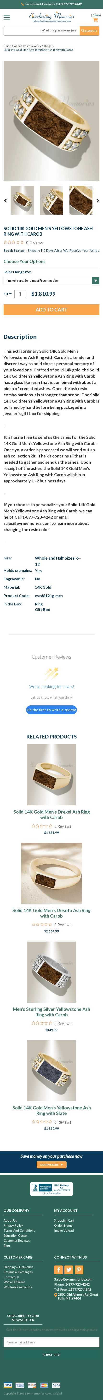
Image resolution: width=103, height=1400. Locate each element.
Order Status (63, 1225)
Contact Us (11, 1277)
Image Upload (64, 1230)
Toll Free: (60, 1289)
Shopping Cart (64, 1220)
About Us (10, 1220)
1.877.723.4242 (71, 4)
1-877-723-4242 (77, 1284)
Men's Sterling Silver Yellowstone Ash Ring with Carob (51, 1011)
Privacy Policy (13, 1225)
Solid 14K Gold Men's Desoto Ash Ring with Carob (51, 913)
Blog (7, 1246)
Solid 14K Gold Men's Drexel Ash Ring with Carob (51, 814)
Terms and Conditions (19, 1230)
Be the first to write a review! (51, 710)
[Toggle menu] (8, 17)
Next (97, 200)
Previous (5, 200)
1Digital (57, 1393)
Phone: (59, 1284)
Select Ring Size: (17, 272)
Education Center (16, 1235)
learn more (49, 1164)
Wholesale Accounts (18, 1287)
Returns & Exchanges (18, 1272)
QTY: (8, 294)
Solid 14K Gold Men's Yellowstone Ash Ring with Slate (51, 1110)
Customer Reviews (17, 1240)
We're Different (14, 1282)
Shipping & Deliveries (18, 1267)
